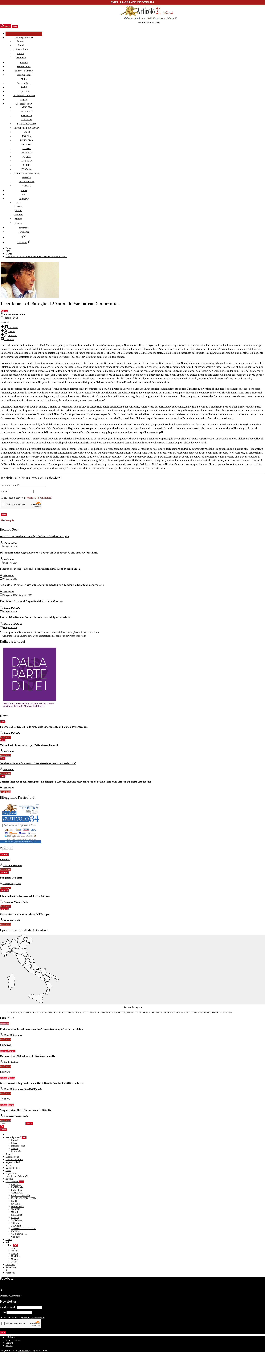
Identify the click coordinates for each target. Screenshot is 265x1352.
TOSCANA (27, 169)
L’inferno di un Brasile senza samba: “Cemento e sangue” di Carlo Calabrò (41, 1029)
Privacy (9, 1345)
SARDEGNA (26, 161)
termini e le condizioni (39, 497)
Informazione (21, 49)
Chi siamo (10, 1337)
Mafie (24, 79)
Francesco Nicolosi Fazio (15, 902)
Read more (5, 737)
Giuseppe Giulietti (12, 624)
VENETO (26, 185)
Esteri (21, 45)
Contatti (9, 1343)
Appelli (23, 99)
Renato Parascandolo (14, 314)
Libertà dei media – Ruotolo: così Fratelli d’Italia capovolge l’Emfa (40, 568)
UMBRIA (26, 177)
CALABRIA (26, 115)
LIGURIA (26, 136)
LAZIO (26, 132)
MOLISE (26, 148)
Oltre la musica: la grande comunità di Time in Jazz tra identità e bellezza (41, 1083)
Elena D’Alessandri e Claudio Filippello (22, 1089)
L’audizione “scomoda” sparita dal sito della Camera (31, 601)
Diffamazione (24, 66)
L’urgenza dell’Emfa (11, 877)
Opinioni (4, 854)
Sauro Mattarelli (11, 920)
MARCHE (26, 144)
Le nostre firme (13, 1340)
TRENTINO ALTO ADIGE (26, 173)
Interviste (24, 227)
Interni (20, 41)
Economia (21, 57)
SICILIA (27, 165)
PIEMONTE (26, 152)
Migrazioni (23, 91)
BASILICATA (26, 111)
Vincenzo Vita (10, 543)
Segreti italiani (24, 75)
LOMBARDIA (26, 140)
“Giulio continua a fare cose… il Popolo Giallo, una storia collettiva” (38, 763)
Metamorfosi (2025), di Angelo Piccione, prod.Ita (27, 1056)
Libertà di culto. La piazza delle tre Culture (25, 896)
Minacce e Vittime (24, 70)
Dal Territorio (22, 103)
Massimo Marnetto (12, 865)
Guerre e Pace (24, 83)
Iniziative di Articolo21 (24, 95)
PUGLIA (26, 156)
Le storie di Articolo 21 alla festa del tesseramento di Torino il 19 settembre (44, 727)
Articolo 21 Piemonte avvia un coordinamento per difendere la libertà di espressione (52, 585)
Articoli (4, 311)
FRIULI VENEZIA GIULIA (26, 128)
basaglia (9, 520)
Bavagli (24, 62)
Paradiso (5, 859)
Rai (23, 194)
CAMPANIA (26, 119)
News (2, 721)
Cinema (18, 206)
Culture (20, 53)
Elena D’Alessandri (12, 1035)
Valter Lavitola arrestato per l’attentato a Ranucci (29, 745)
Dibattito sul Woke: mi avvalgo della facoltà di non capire (34, 536)
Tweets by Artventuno (11, 1295)
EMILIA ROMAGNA (26, 123)
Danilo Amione (10, 1062)
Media (24, 190)
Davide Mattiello (11, 608)
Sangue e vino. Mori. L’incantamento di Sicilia (25, 1110)
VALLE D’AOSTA (27, 181)
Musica (18, 218)
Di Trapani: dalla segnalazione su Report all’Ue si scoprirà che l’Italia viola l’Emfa (49, 552)
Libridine (18, 214)
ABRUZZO (27, 107)
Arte (18, 202)
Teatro (18, 223)
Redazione (8, 559)
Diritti (24, 87)
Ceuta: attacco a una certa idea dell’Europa (24, 914)
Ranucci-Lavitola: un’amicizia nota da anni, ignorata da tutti (37, 617)
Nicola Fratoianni (12, 884)
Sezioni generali (22, 37)
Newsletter (23, 232)
